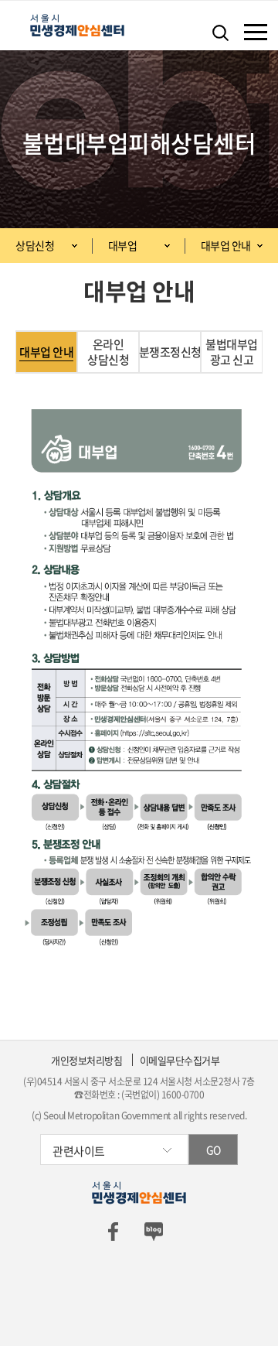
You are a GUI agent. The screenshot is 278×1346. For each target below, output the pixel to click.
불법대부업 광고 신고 (231, 352)
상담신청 (34, 245)
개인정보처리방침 (86, 1060)
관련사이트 (79, 1151)
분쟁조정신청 (170, 351)
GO (213, 1149)
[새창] (113, 1229)
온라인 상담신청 (108, 352)
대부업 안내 (226, 245)
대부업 (122, 245)
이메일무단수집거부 (180, 1060)
